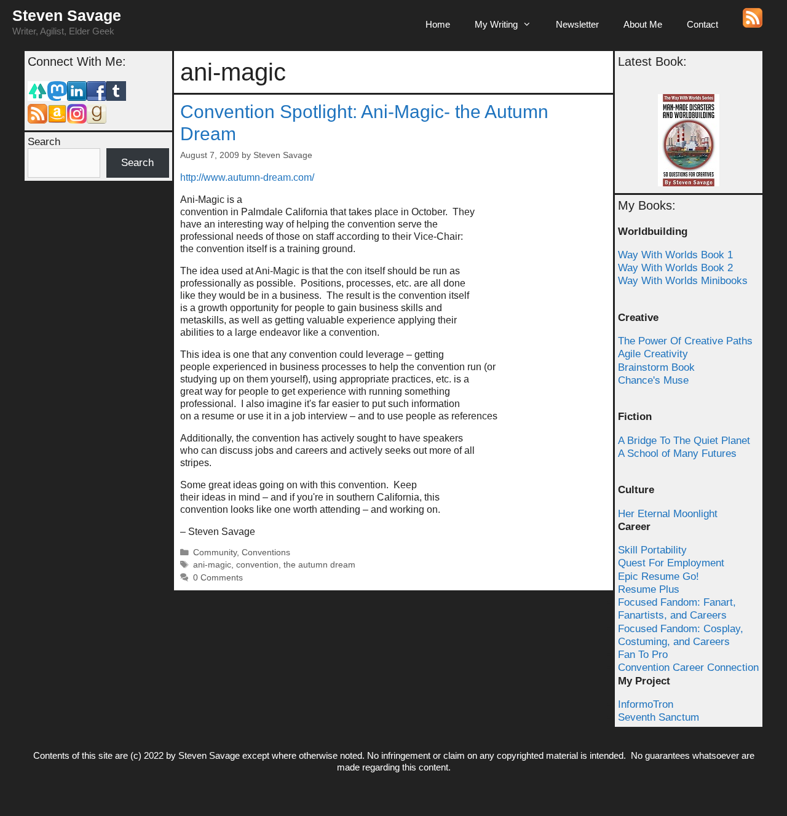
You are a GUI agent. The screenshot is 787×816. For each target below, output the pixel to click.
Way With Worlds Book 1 (675, 255)
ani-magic (212, 564)
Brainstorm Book (656, 367)
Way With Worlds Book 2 (675, 268)
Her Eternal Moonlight (668, 514)
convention (257, 564)
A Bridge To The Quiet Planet (684, 440)
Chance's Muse (653, 380)
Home (437, 24)
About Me (642, 24)
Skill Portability (652, 550)
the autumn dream (319, 564)
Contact (702, 24)
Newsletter (577, 24)
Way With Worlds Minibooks (683, 281)
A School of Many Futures (677, 453)
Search (44, 142)
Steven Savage (66, 15)
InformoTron (645, 704)
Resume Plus (648, 589)
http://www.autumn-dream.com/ (247, 177)
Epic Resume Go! (658, 576)
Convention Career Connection (688, 667)
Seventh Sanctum (658, 717)
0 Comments (218, 577)
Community (215, 552)
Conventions (266, 552)
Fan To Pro (643, 654)
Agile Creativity (653, 354)
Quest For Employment (671, 563)
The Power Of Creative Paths (685, 341)
